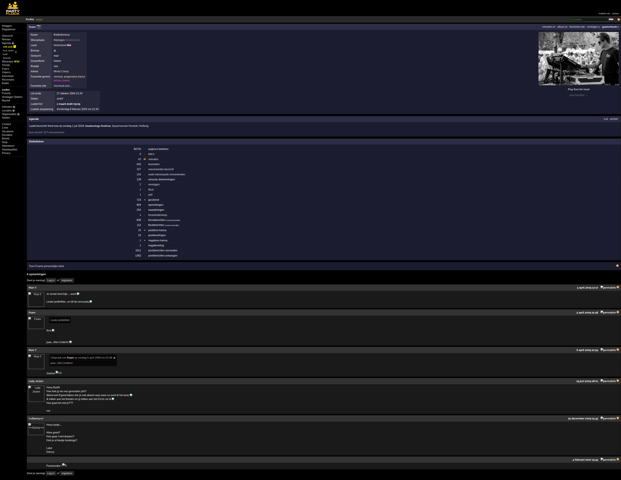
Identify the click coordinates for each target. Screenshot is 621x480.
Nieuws (6, 39)
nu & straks (8, 50)
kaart (5, 54)
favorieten (575, 26)
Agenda (6, 43)
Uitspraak (55, 357)
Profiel (30, 19)
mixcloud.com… (63, 85)
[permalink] (608, 287)
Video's (6, 72)
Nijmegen (59, 40)
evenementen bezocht (161, 169)
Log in (50, 280)
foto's (151, 154)
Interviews (8, 76)
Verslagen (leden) (12, 97)
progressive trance (74, 76)
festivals (7, 58)
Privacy (6, 153)
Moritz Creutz (61, 71)
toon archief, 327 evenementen (46, 132)
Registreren (8, 29)
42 (139, 159)
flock (151, 189)
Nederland (60, 45)
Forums (6, 93)
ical (606, 119)
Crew (5, 127)
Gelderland (72, 40)
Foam (32, 26)
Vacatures (7, 131)
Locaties (7, 110)
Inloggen (7, 25)
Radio (5, 83)
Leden (6, 89)
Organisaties (9, 114)
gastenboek (609, 26)
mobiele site (604, 13)
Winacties (10, 61)
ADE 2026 (8, 47)
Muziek (6, 100)
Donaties (7, 135)
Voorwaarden (9, 149)
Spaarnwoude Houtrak (125, 126)
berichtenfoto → (579, 95)
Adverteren (8, 145)
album (560, 26)
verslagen (592, 26)
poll (150, 194)
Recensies (8, 79)
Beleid (5, 138)
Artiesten (7, 106)
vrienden (547, 26)
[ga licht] (615, 19)
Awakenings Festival (97, 125)
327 (139, 169)
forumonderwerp (157, 215)
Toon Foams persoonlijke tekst (46, 266)
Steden (6, 117)
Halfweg (143, 126)
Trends (6, 65)
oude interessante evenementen (166, 174)
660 (139, 164)
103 (139, 174)
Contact (6, 124)
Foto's (5, 68)
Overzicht (7, 35)
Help (4, 142)
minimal (58, 76)
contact (615, 13)
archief (614, 119)
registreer (66, 280)
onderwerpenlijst (173, 220)
